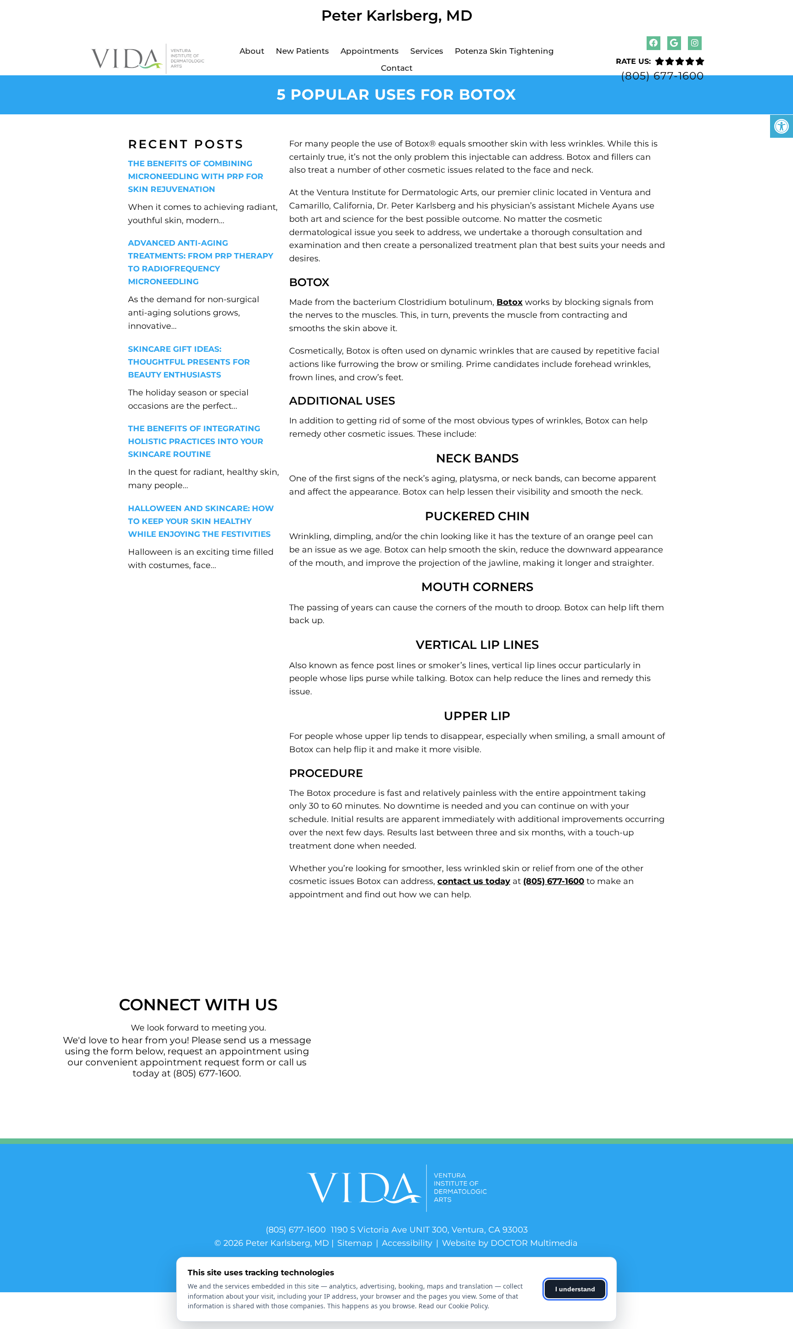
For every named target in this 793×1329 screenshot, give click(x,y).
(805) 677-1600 (662, 76)
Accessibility (407, 1243)
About (252, 51)
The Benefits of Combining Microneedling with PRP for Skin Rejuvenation (195, 176)
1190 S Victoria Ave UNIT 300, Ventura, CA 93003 (429, 1230)
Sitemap (354, 1243)
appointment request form (202, 1062)
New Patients (302, 51)
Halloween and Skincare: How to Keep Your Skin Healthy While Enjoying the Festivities (201, 521)
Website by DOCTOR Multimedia (510, 1243)
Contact (397, 68)
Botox (510, 302)
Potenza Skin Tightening (504, 51)
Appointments (370, 51)
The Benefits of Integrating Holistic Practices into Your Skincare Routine (195, 441)
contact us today (473, 881)
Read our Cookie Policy (453, 1305)
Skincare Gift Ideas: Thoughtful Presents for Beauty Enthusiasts (189, 361)
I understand (575, 1289)
